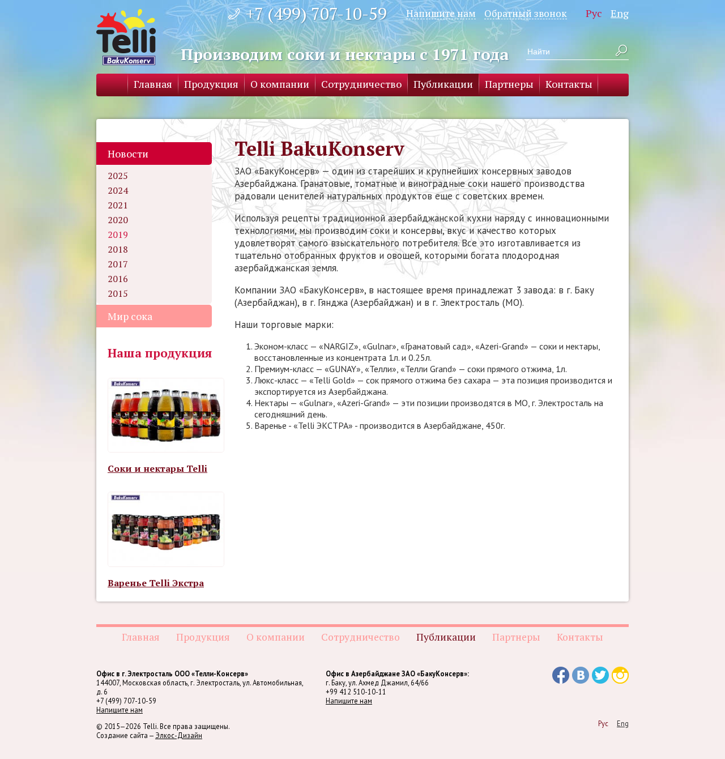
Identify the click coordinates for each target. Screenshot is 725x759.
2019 (118, 234)
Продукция (211, 84)
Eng (620, 13)
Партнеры (509, 84)
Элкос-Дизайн (178, 735)
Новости (128, 153)
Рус (594, 13)
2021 (118, 205)
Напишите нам (441, 13)
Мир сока (130, 316)
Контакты (568, 84)
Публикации (443, 84)
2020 (118, 220)
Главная (153, 84)
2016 (118, 278)
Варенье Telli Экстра (156, 583)
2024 (118, 190)
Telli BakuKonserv (126, 37)
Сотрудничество (361, 84)
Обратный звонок (525, 13)
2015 (118, 293)
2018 (118, 249)
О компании (279, 84)
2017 (118, 264)
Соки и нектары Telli (157, 468)
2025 (118, 175)
